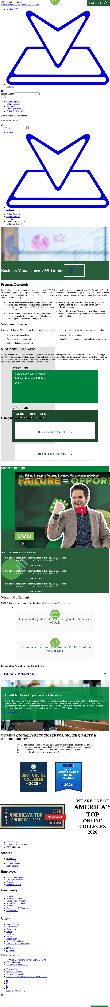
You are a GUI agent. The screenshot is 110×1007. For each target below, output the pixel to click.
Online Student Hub (14, 111)
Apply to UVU (12, 9)
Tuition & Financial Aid (16, 109)
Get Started (11, 106)
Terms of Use (12, 969)
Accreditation (12, 866)
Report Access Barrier (15, 941)
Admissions (11, 858)
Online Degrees (13, 101)
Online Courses (13, 104)
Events (12, 951)
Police (9, 931)
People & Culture (13, 884)
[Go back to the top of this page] (2, 995)
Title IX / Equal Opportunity (18, 944)
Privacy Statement (14, 972)
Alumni (9, 906)
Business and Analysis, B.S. (55, 453)
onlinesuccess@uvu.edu (16, 845)
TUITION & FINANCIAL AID (19, 673)
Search (9, 936)
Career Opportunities (15, 877)
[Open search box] (2, 91)
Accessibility (11, 939)
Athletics (10, 896)
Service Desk (12, 927)
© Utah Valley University (17, 965)
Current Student (13, 863)
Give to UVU (12, 910)
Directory (10, 882)
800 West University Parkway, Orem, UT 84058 (26, 960)
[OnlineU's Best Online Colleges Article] (33, 791)
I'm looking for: (7, 94)
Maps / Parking (12, 924)
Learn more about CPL (15, 713)
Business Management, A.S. (55, 432)
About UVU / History (15, 903)
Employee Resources (15, 880)
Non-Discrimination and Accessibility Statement (26, 976)
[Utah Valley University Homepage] (14, 5)
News (11, 948)
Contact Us (11, 913)
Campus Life (11, 861)
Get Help (10, 934)
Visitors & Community (16, 898)
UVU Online (33, 5)
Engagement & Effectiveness (18, 908)
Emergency (11, 929)
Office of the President (15, 901)
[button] (2, 125)
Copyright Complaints (15, 974)
